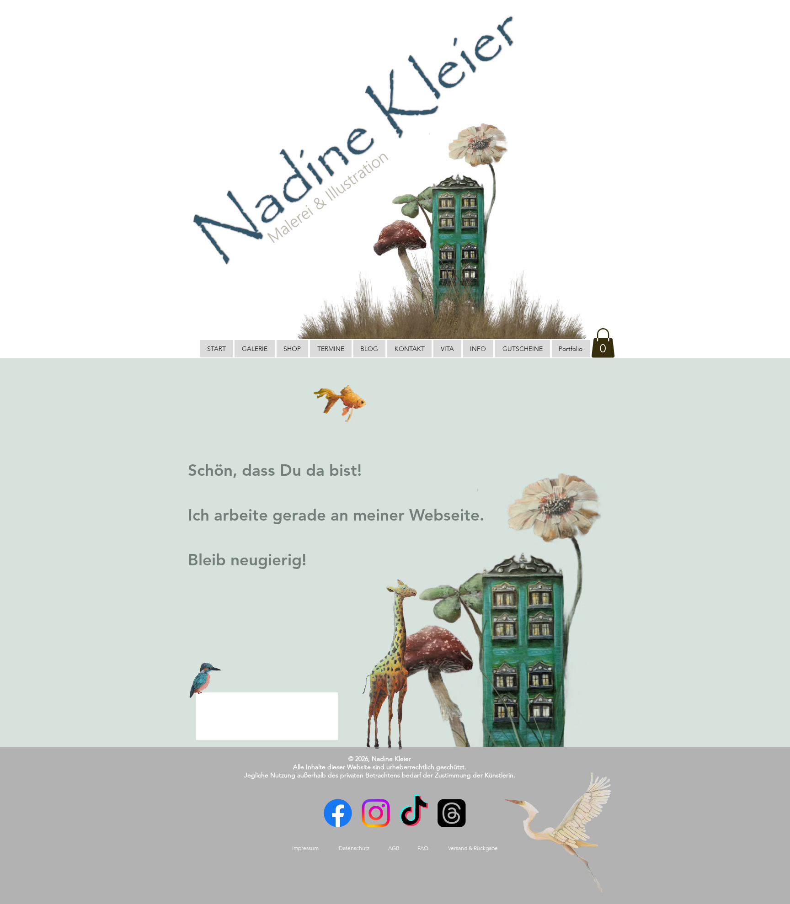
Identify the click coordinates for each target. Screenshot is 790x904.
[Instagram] (376, 813)
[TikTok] (414, 813)
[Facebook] (337, 813)
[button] (603, 343)
